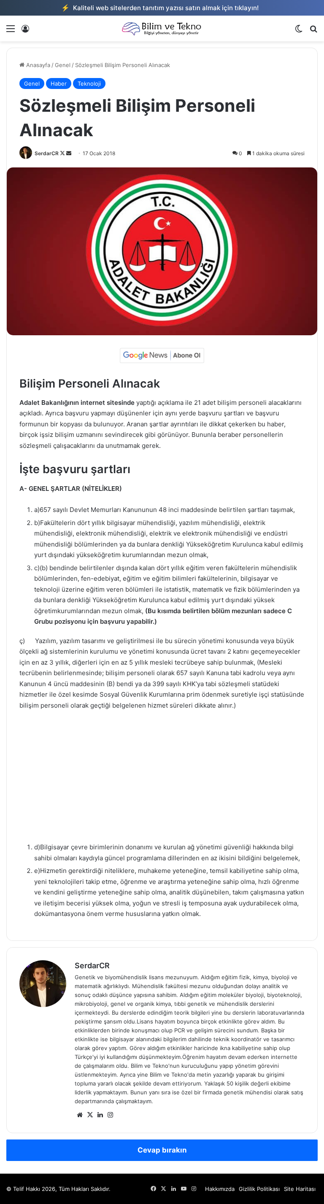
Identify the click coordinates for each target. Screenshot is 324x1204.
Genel (62, 65)
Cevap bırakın (162, 1150)
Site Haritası (300, 1188)
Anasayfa (37, 65)
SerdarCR (47, 153)
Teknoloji (89, 83)
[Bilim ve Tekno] (162, 28)
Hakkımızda (220, 1188)
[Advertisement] (162, 780)
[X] (90, 1115)
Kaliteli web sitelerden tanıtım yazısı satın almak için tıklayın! (160, 7)
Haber (59, 83)
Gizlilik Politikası (259, 1188)
